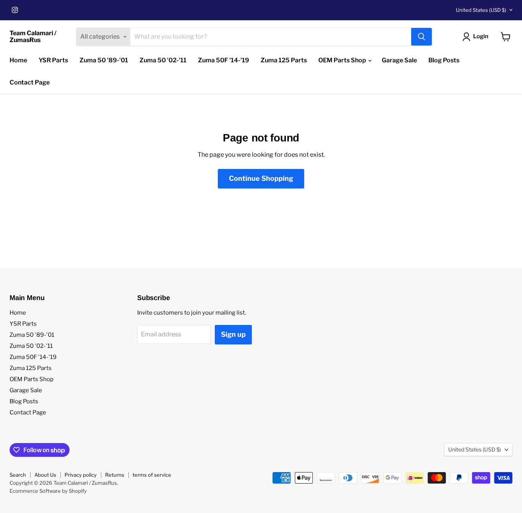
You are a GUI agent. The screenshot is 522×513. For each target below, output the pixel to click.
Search (18, 475)
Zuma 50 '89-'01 (103, 60)
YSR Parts (53, 60)
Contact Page (30, 82)
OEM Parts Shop (342, 60)
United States (481, 10)
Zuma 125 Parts (284, 60)
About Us (45, 475)
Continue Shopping (261, 178)
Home (18, 60)
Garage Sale (399, 60)
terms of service (152, 475)
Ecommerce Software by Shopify (48, 491)
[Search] (421, 36)
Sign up (233, 334)
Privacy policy (81, 475)
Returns (114, 475)
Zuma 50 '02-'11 (162, 60)
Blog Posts (443, 60)
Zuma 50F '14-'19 (223, 60)
